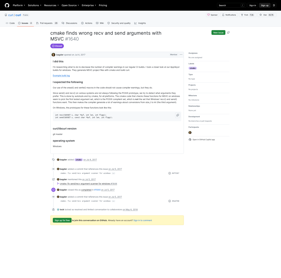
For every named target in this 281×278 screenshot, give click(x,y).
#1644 (97, 189)
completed (86, 189)
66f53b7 (175, 173)
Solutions (33, 5)
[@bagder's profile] (53, 54)
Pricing (103, 5)
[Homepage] (7, 5)
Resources (50, 5)
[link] (62, 159)
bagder (59, 54)
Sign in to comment (142, 220)
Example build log (61, 75)
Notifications (231, 15)
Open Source (69, 5)
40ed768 (175, 201)
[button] (177, 115)
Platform (18, 5)
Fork (248, 15)
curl (10, 15)
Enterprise (88, 5)
